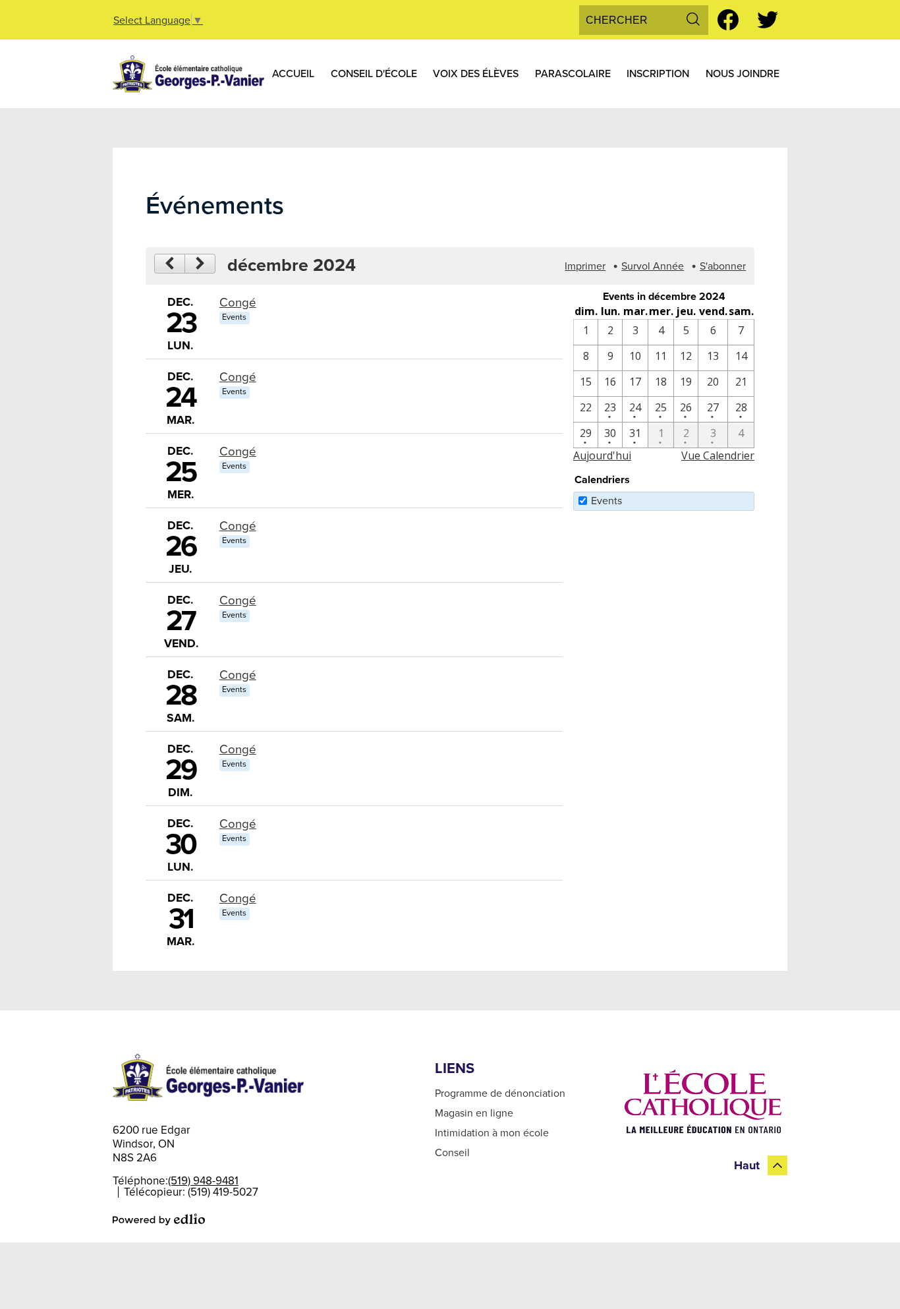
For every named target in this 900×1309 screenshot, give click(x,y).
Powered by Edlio (159, 1219)
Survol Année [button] (652, 266)
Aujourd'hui (602, 455)
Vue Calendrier (717, 455)
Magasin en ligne (474, 1113)
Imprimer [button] (585, 266)
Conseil (452, 1152)
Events (606, 501)
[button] (293, 73)
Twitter (767, 19)
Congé (237, 302)
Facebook (728, 19)
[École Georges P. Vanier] (188, 73)
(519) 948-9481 (203, 1180)
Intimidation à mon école (492, 1133)
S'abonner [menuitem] (723, 266)
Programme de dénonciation (500, 1093)
